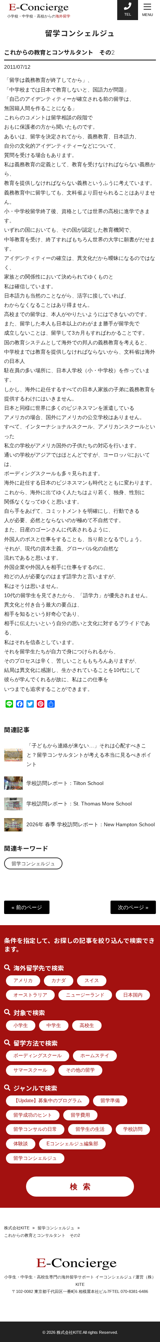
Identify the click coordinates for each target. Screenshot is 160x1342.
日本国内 (133, 995)
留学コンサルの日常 (35, 1129)
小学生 (20, 1025)
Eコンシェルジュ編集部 (72, 1143)
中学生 (54, 1025)
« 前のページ (27, 907)
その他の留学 (80, 1070)
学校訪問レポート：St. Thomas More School (79, 804)
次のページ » (133, 907)
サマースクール (30, 1070)
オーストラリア (30, 995)
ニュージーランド (85, 995)
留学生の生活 (90, 1129)
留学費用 (80, 1115)
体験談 (20, 1143)
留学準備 (110, 1100)
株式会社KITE (16, 1228)
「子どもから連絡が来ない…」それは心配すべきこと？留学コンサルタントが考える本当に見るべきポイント (88, 755)
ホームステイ (94, 1055)
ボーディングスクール (37, 1055)
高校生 (87, 1025)
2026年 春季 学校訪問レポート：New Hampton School (90, 824)
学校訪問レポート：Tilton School (64, 783)
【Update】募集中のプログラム (47, 1100)
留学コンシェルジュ (33, 863)
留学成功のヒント (32, 1115)
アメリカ (23, 980)
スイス (91, 980)
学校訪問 (133, 1129)
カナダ (58, 980)
